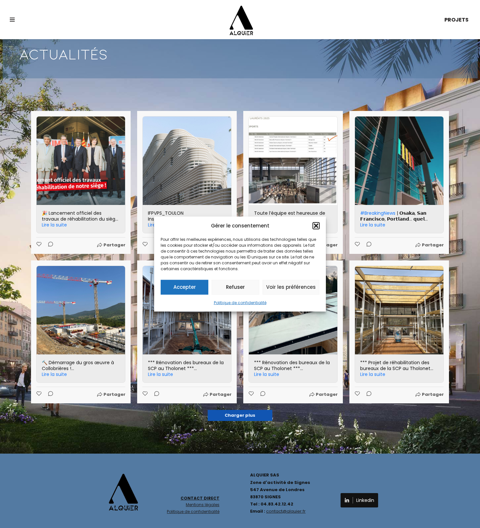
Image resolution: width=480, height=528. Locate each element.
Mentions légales (202, 504)
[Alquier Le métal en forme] (241, 20)
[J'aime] (39, 245)
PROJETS (456, 19)
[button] (316, 225)
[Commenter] (49, 245)
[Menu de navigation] (12, 19)
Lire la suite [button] (54, 225)
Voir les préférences (291, 287)
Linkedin (365, 500)
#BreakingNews (377, 213)
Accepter (184, 287)
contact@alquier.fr (286, 511)
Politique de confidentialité (240, 302)
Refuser (235, 287)
